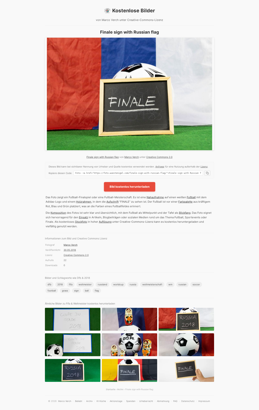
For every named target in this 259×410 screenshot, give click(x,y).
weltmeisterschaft (152, 284)
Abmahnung (163, 401)
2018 (60, 284)
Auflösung (105, 221)
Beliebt (78, 401)
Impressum (204, 401)
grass (65, 290)
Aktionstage (116, 401)
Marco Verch (131, 156)
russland (102, 284)
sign (76, 290)
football (52, 290)
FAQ (175, 401)
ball (87, 290)
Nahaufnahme (155, 197)
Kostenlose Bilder (133, 11)
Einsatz (83, 217)
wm (170, 284)
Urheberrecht (146, 401)
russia (133, 284)
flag (97, 290)
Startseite (110, 389)
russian (182, 284)
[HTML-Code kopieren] (207, 173)
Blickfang (184, 212)
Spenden (130, 401)
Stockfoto (81, 221)
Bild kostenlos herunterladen (130, 186)
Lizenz (204, 166)
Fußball (191, 197)
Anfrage (159, 166)
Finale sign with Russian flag (103, 156)
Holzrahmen (83, 201)
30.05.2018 (70, 250)
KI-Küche (101, 401)
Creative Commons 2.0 (159, 156)
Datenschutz (188, 401)
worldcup (118, 284)
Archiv (120, 389)
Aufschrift (112, 201)
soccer (196, 284)
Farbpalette (185, 201)
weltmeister (85, 284)
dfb (49, 284)
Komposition (58, 212)
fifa (70, 284)
